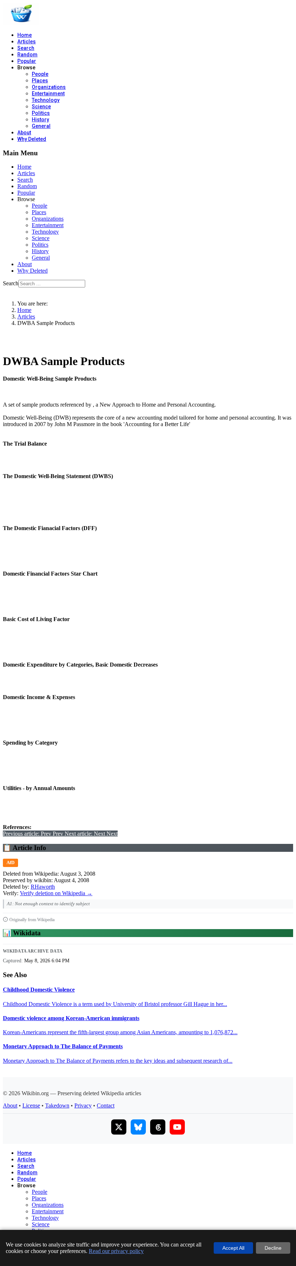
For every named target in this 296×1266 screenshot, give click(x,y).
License (31, 1105)
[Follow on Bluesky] (138, 1127)
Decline (273, 1248)
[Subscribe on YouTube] (177, 1127)
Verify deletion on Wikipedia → (56, 893)
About (24, 132)
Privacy (83, 1105)
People (40, 74)
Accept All (233, 1248)
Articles (26, 41)
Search (25, 48)
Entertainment (48, 93)
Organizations (49, 87)
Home (24, 35)
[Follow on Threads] (157, 1127)
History (40, 119)
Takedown (57, 1105)
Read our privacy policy (116, 1251)
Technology (46, 100)
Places (40, 80)
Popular (26, 61)
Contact (105, 1105)
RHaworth (43, 887)
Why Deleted (31, 139)
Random (27, 54)
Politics (41, 113)
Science (41, 106)
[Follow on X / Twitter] (118, 1127)
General (41, 126)
